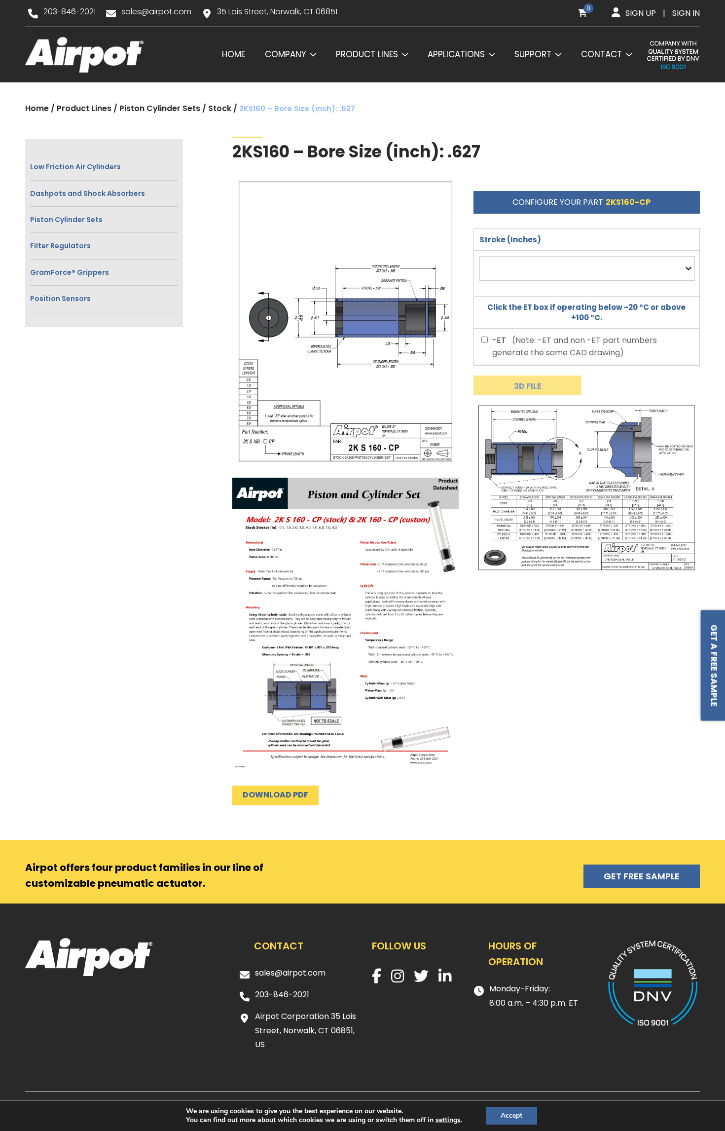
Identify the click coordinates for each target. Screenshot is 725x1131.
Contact (601, 54)
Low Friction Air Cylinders (75, 167)
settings (448, 1120)
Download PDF (275, 794)
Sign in (686, 13)
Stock (219, 108)
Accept (511, 1115)
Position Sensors (60, 298)
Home (233, 54)
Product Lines (367, 54)
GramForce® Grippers (69, 272)
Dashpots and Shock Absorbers (87, 193)
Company (285, 54)
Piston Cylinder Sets (159, 108)
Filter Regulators (60, 246)
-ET (499, 340)
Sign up (640, 13)
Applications (456, 54)
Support (532, 54)
